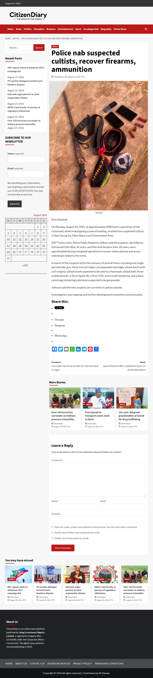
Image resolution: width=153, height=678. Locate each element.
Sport (78, 29)
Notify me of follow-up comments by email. (77, 532)
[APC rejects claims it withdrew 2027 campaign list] (18, 574)
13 (26, 239)
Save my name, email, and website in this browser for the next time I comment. (96, 527)
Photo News (120, 29)
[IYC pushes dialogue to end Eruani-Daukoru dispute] (47, 574)
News (19, 29)
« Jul (25, 265)
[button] (146, 29)
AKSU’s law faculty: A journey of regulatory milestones (23, 109)
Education (39, 29)
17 (8, 245)
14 (32, 239)
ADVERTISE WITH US (58, 663)
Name (55, 501)
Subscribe (14, 203)
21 (32, 245)
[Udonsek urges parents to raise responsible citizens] (76, 574)
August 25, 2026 (60, 426)
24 (8, 251)
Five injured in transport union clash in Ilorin (97, 416)
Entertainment (65, 29)
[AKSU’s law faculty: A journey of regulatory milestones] (105, 574)
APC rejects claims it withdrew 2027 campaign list (25, 69)
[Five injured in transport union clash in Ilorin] (98, 397)
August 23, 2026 (127, 426)
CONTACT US (37, 663)
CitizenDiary (59, 77)
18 (14, 245)
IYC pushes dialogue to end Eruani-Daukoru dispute (25, 83)
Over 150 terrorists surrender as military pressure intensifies (63, 416)
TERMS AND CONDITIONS (109, 663)
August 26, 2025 (73, 77)
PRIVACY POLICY (82, 663)
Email (103, 501)
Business (51, 29)
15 (37, 239)
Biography (106, 29)
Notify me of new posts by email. (72, 538)
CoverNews (89, 673)
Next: (124, 366)
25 (14, 251)
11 (14, 239)
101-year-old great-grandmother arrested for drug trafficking (131, 416)
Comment (57, 460)
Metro (10, 29)
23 (43, 245)
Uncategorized (90, 29)
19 (20, 245)
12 (20, 239)
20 (26, 245)
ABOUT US (21, 663)
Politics (28, 29)
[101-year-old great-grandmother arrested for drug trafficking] (132, 397)
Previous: (74, 366)
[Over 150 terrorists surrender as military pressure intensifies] (65, 397)
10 (8, 239)
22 (37, 245)
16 (43, 239)
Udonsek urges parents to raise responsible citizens (23, 96)
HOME (9, 663)
